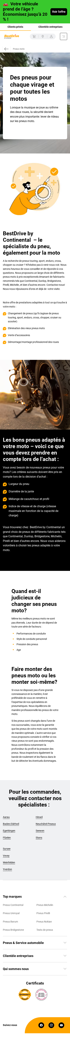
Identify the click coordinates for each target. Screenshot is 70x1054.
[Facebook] (41, 1025)
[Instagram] (51, 1025)
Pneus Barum (10, 921)
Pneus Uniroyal (11, 913)
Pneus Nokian (44, 921)
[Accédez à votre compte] (51, 36)
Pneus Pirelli (43, 913)
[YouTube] (61, 1025)
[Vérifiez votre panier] (34, 36)
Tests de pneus (44, 929)
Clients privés (15, 26)
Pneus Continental (13, 905)
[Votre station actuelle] (42, 36)
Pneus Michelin (44, 905)
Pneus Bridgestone (13, 929)
